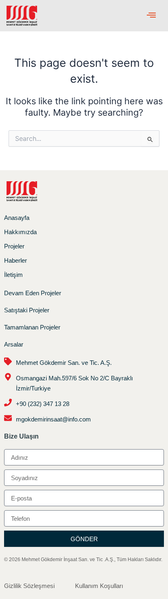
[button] (151, 15)
